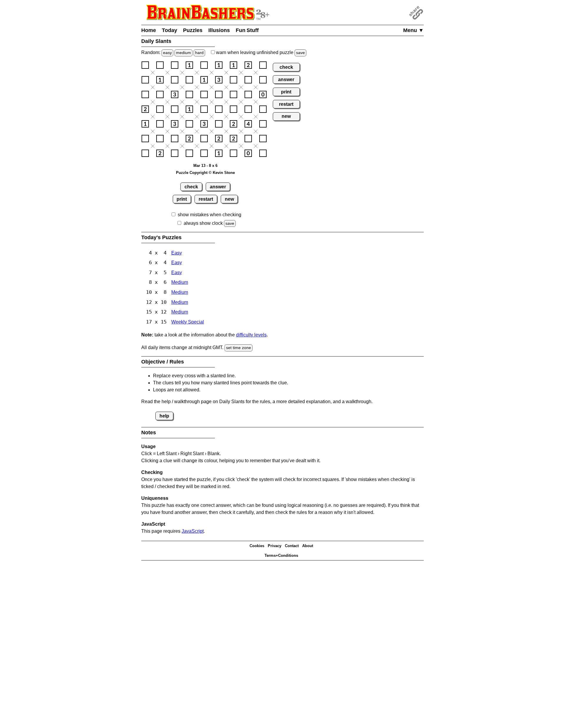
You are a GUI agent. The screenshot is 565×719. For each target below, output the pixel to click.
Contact (292, 546)
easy (167, 52)
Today (169, 30)
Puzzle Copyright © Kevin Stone (205, 172)
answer (218, 186)
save (300, 52)
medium (183, 52)
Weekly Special (187, 321)
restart (206, 199)
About (307, 546)
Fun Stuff (247, 30)
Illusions (219, 30)
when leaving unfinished (260, 52)
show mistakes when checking (209, 214)
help (164, 415)
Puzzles (192, 30)
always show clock (203, 223)
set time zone (238, 347)
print (182, 199)
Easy (176, 252)
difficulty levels (251, 334)
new (229, 199)
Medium (179, 282)
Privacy (274, 546)
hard (199, 52)
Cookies (257, 546)
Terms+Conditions (281, 555)
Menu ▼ (413, 30)
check (191, 186)
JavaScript (193, 531)
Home (148, 30)
